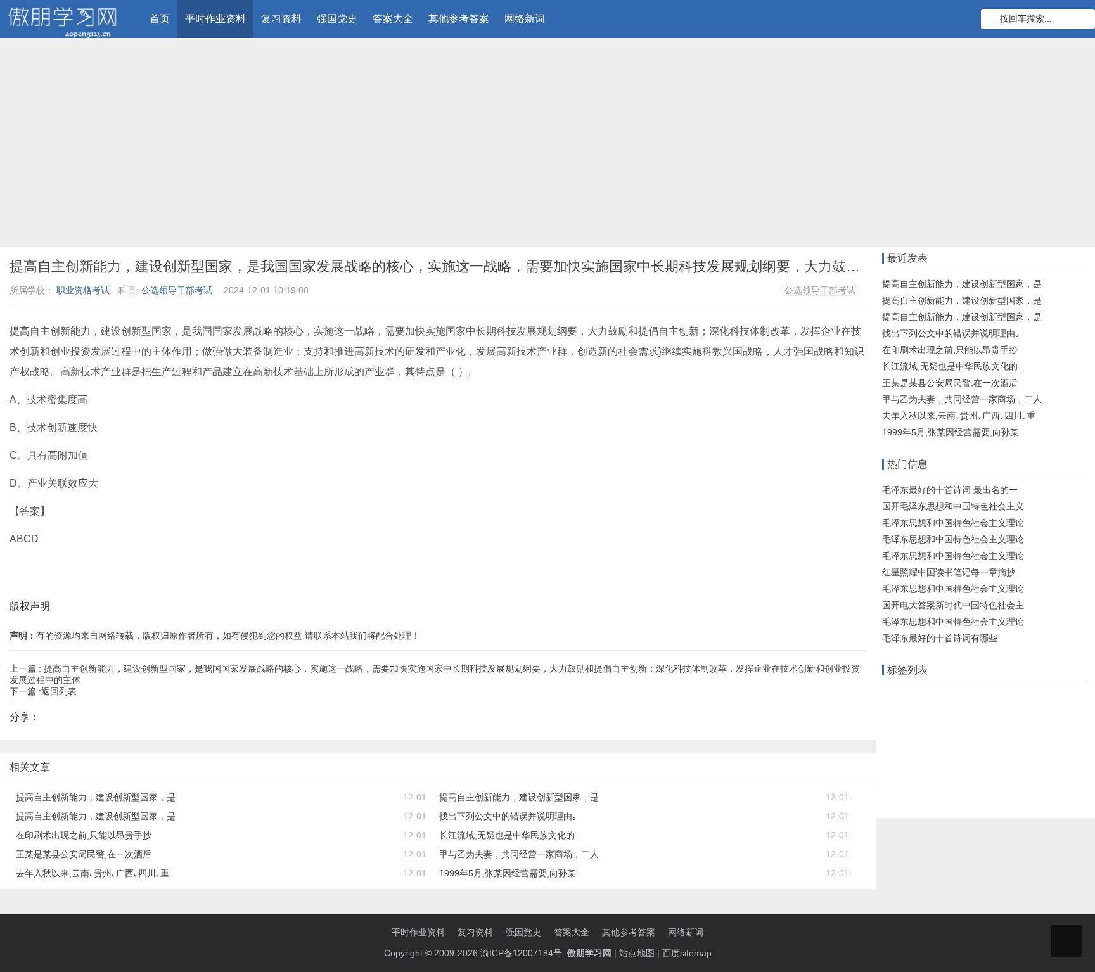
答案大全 (393, 18)
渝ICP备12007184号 (522, 953)
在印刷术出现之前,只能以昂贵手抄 (83, 835)
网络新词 (524, 18)
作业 (894, 696)
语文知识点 (907, 735)
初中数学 (1065, 755)
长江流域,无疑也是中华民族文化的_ (509, 835)
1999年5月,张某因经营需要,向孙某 (507, 873)
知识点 (979, 735)
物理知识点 (907, 794)
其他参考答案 (458, 18)
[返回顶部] (1066, 941)
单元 (984, 755)
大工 (1029, 715)
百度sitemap (687, 953)
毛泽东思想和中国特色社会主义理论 (953, 523)
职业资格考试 (83, 290)
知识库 (943, 715)
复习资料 (281, 18)
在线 (966, 696)
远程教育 (930, 696)
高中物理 (948, 755)
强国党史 (337, 18)
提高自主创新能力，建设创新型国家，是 (96, 797)
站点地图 (637, 953)
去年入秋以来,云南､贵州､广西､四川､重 (92, 873)
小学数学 (1020, 755)
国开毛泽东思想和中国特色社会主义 (953, 506)
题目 (966, 774)
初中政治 (903, 755)
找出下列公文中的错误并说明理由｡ (508, 816)
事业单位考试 (965, 794)
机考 (948, 735)
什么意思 (903, 715)
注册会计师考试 (916, 774)
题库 (1038, 696)
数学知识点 (988, 715)
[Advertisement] (547, 145)
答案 (1066, 696)
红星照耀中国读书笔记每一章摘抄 (948, 572)
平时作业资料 (215, 18)
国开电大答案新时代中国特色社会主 (953, 605)
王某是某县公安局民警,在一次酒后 (83, 854)
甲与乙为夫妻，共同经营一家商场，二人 (519, 854)
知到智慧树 (1024, 735)
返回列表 (59, 691)
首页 (160, 18)
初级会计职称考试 (1019, 774)
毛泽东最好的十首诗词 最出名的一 (950, 490)
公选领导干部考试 (176, 290)
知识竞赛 (1002, 696)
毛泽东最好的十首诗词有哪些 (939, 638)
